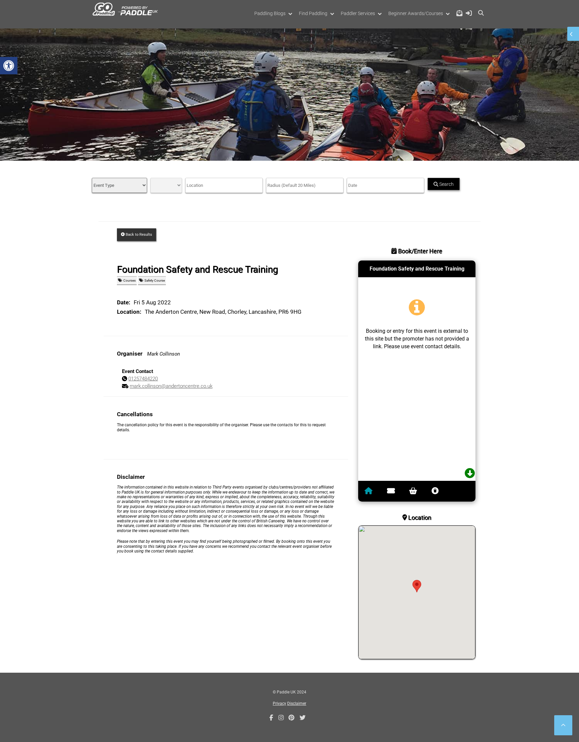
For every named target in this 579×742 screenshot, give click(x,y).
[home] (370, 491)
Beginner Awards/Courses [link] (415, 13)
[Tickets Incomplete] (393, 491)
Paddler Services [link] (358, 13)
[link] (8, 65)
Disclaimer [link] (296, 703)
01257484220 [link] (143, 379)
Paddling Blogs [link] (269, 13)
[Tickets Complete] (415, 491)
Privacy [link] (279, 703)
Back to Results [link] (138, 234)
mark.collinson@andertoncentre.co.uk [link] (171, 386)
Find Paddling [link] (313, 13)
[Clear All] (436, 491)
